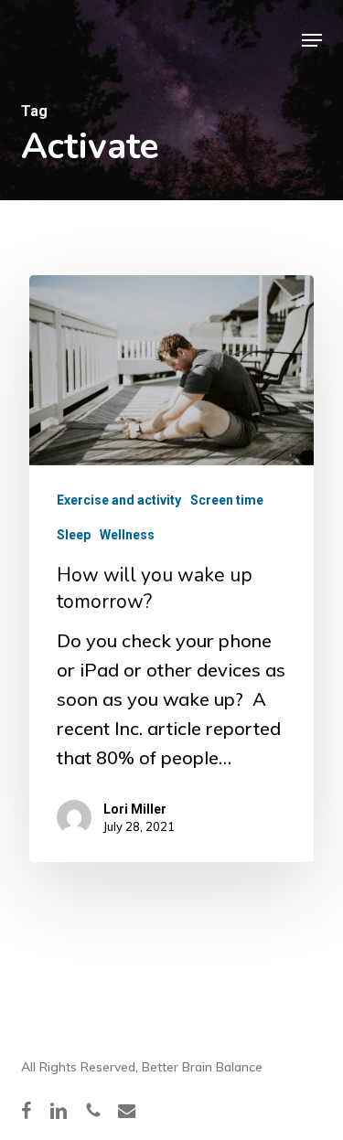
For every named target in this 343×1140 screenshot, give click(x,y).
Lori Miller (134, 809)
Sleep (74, 534)
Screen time (226, 500)
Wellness (127, 534)
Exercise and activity (119, 500)
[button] (312, 40)
